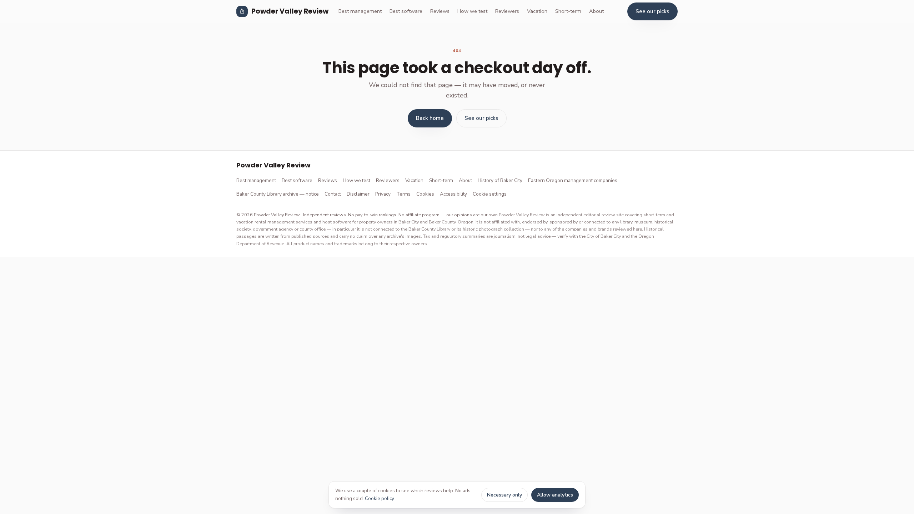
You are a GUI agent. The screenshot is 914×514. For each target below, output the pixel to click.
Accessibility (453, 194)
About (596, 11)
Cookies (425, 194)
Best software (406, 11)
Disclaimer (358, 194)
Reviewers (507, 11)
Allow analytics (555, 495)
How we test (472, 11)
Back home (430, 118)
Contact (333, 194)
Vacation (537, 11)
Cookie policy (379, 498)
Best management (360, 11)
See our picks (652, 11)
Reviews (440, 11)
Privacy (383, 194)
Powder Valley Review (289, 11)
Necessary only (504, 495)
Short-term (568, 11)
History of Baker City (500, 180)
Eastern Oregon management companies (572, 180)
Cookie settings (490, 194)
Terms (403, 194)
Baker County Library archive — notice (277, 194)
